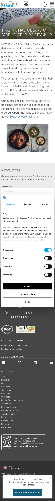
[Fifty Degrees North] (11, 4)
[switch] (48, 258)
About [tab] (45, 204)
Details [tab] (27, 204)
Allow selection (27, 294)
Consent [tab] (10, 204)
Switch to (27, 492)
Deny (27, 302)
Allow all (27, 286)
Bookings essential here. (24, 116)
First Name (7, 186)
